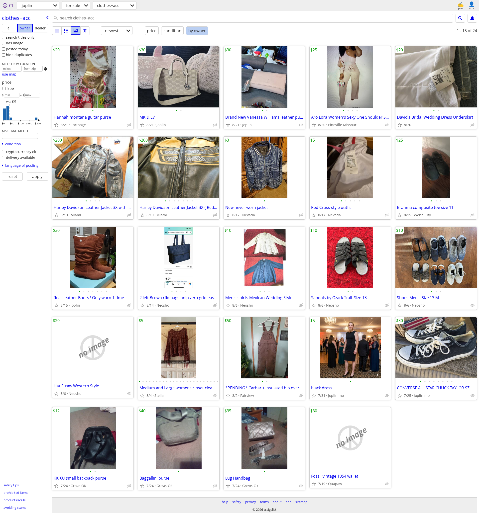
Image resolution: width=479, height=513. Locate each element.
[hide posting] (129, 125)
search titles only (20, 37)
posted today (17, 49)
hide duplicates (19, 54)
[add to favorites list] (56, 125)
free (10, 88)
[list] (56, 30)
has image (14, 43)
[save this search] (472, 18)
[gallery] (75, 30)
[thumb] (66, 30)
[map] (85, 30)
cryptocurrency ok (21, 151)
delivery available (20, 157)
